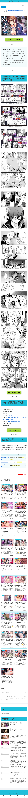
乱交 (15, 417)
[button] (25, 692)
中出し (18, 417)
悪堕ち (12, 419)
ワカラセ (10, 415)
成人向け (8, 419)
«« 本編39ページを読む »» (14, 39)
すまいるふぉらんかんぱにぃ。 (15, 10)
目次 (13, 70)
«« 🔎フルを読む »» (14, 392)
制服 (12, 417)
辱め (9, 417)
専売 (22, 417)
